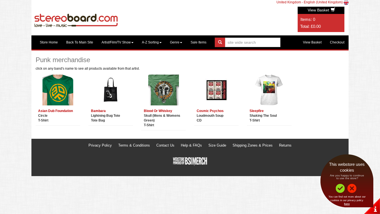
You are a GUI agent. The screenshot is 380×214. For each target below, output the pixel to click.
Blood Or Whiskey (158, 111)
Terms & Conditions (134, 145)
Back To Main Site (79, 42)
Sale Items (198, 42)
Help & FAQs (191, 145)
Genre (174, 42)
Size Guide (217, 145)
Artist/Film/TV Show (116, 42)
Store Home (49, 42)
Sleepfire (257, 111)
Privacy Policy (100, 145)
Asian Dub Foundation (55, 111)
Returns (285, 145)
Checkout (337, 42)
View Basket (319, 10)
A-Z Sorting (150, 42)
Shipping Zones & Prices (253, 145)
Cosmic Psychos (210, 111)
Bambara (98, 111)
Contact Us (165, 145)
